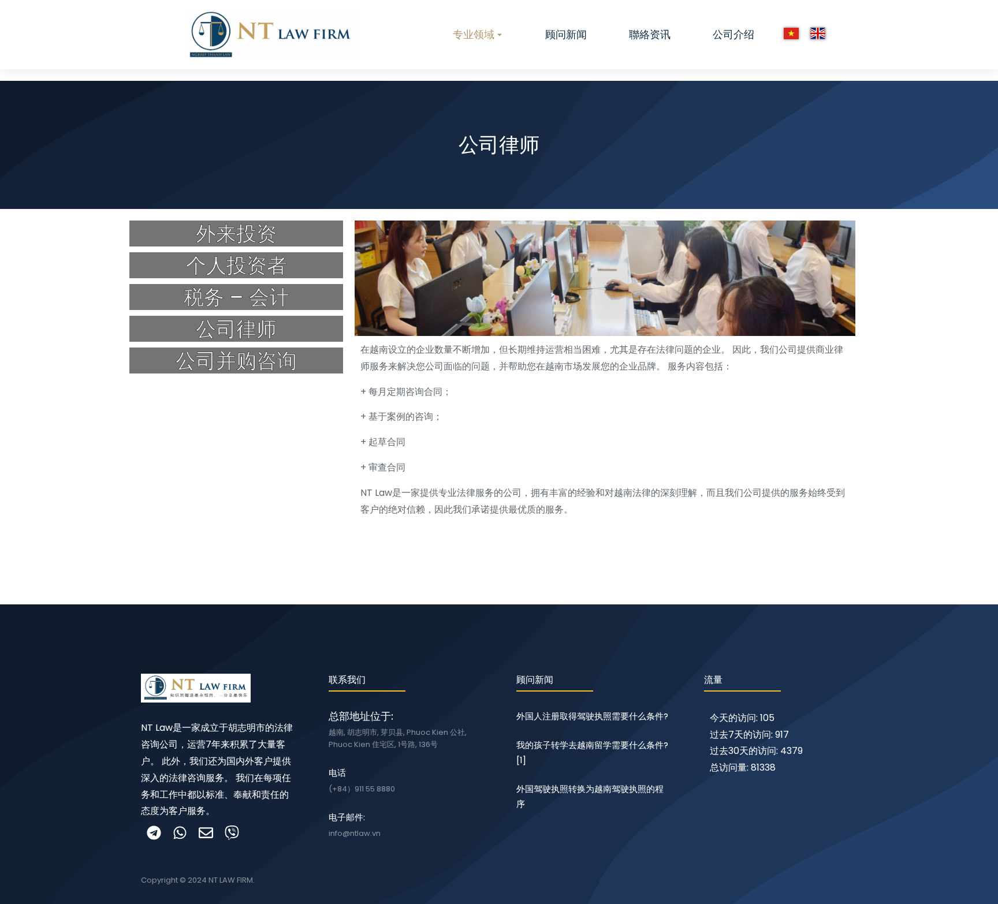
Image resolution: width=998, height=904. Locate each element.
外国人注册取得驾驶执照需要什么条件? (592, 716)
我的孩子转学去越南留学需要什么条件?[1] (592, 752)
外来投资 (236, 233)
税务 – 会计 (236, 297)
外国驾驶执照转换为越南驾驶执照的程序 (590, 796)
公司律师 (236, 329)
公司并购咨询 (236, 360)
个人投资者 (236, 265)
